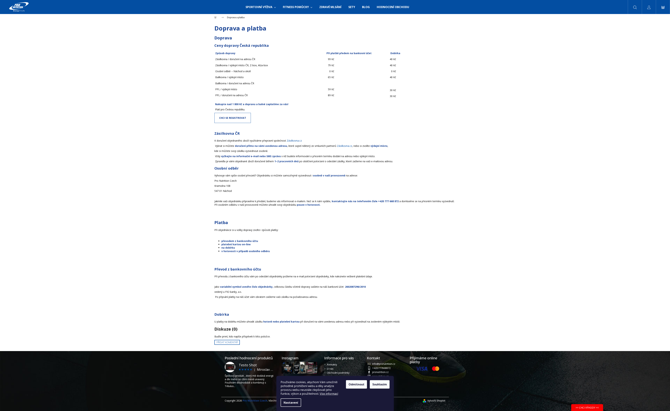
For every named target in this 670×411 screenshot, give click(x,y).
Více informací (329, 394)
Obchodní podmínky (338, 372)
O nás (330, 368)
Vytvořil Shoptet (436, 400)
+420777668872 (381, 368)
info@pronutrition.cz (383, 363)
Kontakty (332, 364)
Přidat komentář (227, 342)
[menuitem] (260, 7)
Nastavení (291, 403)
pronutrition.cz (380, 372)
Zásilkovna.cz (294, 140)
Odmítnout (356, 384)
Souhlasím (379, 384)
